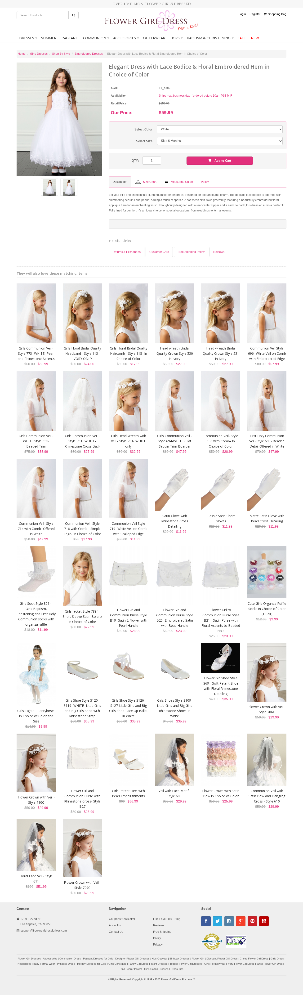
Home (22, 53)
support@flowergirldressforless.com (44, 930)
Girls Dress (277, 958)
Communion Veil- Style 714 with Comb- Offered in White (36, 528)
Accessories (126, 37)
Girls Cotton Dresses (156, 969)
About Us (115, 925)
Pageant (70, 38)
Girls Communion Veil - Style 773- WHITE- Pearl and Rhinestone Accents (36, 353)
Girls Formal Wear (214, 963)
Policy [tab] (205, 182)
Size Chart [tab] (149, 182)
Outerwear (154, 38)
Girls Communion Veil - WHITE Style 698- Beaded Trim (36, 441)
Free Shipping (162, 931)
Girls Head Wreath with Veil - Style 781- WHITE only (128, 441)
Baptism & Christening (210, 37)
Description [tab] (120, 182)
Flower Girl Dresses (29, 958)
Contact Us (116, 931)
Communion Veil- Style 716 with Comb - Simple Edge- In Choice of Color (82, 528)
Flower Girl (198, 958)
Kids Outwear (159, 958)
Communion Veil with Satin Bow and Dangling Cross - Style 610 (267, 796)
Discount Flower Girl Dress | (223, 958)
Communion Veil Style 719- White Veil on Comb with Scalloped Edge (128, 528)
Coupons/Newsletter (122, 919)
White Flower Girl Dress (270, 963)
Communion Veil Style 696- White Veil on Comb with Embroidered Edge (267, 353)
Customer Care (159, 252)
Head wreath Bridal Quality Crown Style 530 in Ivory (174, 353)
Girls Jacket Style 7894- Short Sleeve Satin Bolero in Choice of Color (82, 616)
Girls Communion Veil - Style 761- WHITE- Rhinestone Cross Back (82, 441)
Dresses (28, 37)
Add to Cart (221, 160)
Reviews (218, 252)
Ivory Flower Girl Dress (240, 963)
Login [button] (242, 14)
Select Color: (143, 129)
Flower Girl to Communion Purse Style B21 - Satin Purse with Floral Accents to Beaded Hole (220, 620)
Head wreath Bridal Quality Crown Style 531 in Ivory (221, 353)
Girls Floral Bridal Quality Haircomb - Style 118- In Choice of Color (128, 353)
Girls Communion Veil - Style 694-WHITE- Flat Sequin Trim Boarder (174, 441)
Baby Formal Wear (44, 963)
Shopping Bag (276, 14)
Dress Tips (177, 969)
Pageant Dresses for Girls (98, 958)
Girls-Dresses (39, 53)
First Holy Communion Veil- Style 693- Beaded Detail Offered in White (267, 441)
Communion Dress (70, 958)
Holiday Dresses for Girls (91, 963)
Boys (176, 37)
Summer (48, 38)
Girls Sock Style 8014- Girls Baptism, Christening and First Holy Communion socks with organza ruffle (36, 614)
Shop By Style (61, 53)
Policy (157, 938)
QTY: (135, 160)
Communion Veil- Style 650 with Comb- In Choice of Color (221, 441)
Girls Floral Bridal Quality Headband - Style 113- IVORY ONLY (82, 353)
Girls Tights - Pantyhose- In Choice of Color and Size (36, 715)
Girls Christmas (117, 963)
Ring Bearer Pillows (131, 969)
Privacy (158, 944)
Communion (96, 37)
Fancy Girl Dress (138, 963)
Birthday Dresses (179, 958)
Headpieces (24, 963)
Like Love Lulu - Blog (166, 919)
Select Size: (144, 141)
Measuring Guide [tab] (182, 182)
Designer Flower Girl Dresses (132, 958)
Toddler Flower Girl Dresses (186, 963)
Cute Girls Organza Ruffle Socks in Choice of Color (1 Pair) (267, 608)
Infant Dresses (159, 963)
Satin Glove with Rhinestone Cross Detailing (174, 521)
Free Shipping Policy (191, 252)
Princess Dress (66, 963)
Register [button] (255, 14)
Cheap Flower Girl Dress (254, 958)
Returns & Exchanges (127, 252)
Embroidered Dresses (89, 53)
